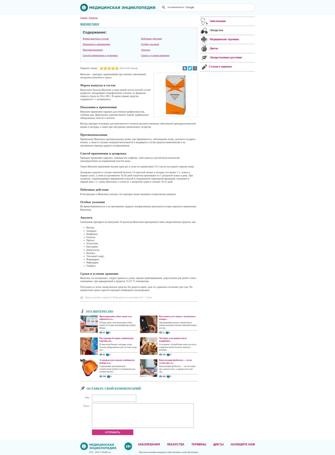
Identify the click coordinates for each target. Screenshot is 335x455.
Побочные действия (151, 38)
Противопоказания (93, 50)
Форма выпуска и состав (96, 38)
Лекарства (175, 444)
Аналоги (145, 50)
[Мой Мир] (195, 68)
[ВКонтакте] (185, 68)
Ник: (87, 397)
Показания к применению (96, 44)
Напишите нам (243, 444)
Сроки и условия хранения (155, 55)
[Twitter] (190, 68)
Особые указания (150, 44)
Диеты (218, 444)
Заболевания (149, 444)
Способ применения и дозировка (100, 55)
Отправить (112, 432)
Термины (198, 444)
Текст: (86, 406)
